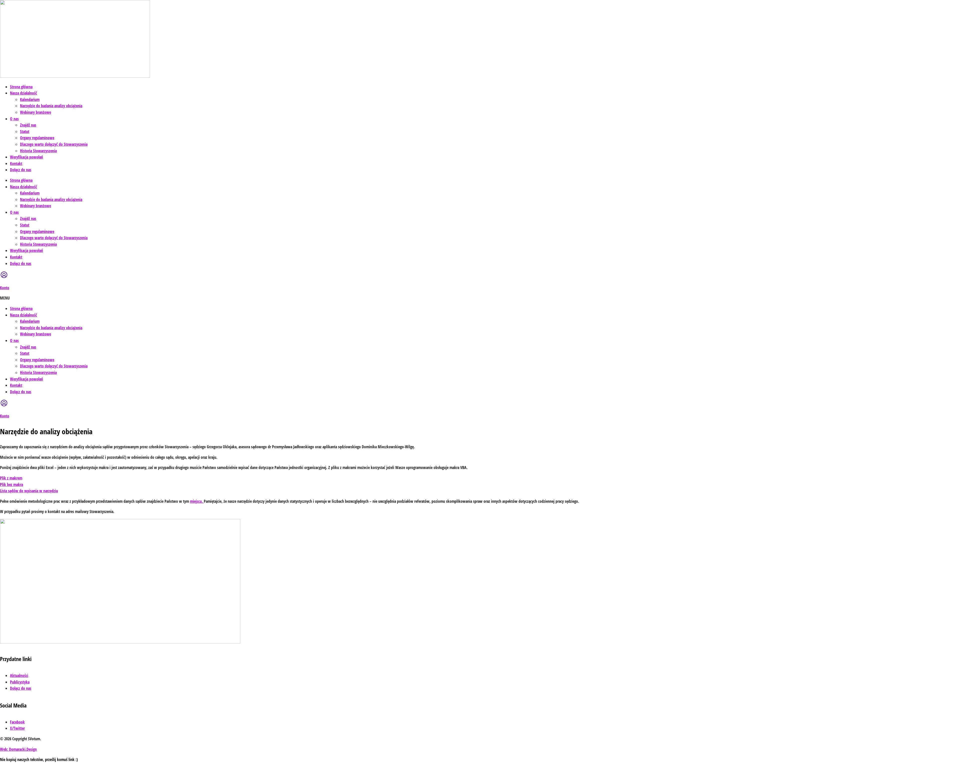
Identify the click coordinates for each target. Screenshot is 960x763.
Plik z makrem (11, 478)
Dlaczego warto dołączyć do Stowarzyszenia (54, 144)
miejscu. (197, 501)
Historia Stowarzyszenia (38, 151)
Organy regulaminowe (37, 137)
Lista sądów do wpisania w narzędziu (29, 491)
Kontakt (16, 163)
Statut (24, 131)
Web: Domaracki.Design (18, 749)
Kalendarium (30, 99)
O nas (14, 119)
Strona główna (21, 87)
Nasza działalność (23, 93)
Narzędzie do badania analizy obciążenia (51, 105)
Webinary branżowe (35, 112)
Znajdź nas (28, 125)
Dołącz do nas (20, 169)
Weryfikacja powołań (26, 157)
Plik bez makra (11, 484)
